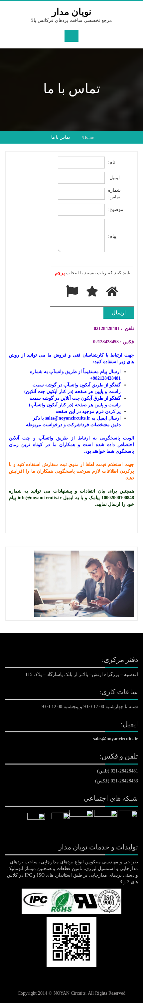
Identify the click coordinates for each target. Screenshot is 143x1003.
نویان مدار (71, 12)
